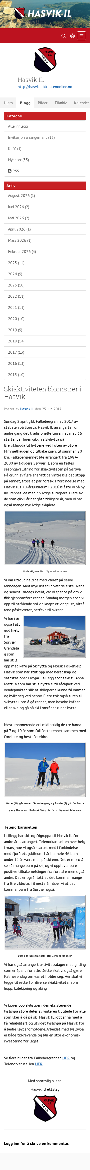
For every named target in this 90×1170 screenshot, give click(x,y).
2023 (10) (16, 284)
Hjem (8, 102)
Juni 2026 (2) (18, 206)
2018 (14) (16, 340)
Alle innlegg (18, 126)
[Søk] (63, 35)
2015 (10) (16, 374)
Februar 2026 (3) (22, 251)
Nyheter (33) (18, 159)
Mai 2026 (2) (18, 217)
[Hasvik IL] (45, 14)
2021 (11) (16, 307)
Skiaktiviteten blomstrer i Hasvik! (43, 392)
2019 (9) (15, 329)
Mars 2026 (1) (20, 240)
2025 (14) (16, 262)
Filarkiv (61, 102)
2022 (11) (16, 296)
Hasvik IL (27, 409)
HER (66, 1057)
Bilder (43, 102)
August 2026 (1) (21, 195)
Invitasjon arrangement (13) (31, 137)
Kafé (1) (15, 148)
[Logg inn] (72, 35)
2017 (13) (16, 352)
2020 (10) (16, 318)
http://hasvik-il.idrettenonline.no (45, 86)
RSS (15, 170)
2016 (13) (16, 363)
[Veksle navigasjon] (81, 35)
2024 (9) (15, 273)
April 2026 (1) (19, 229)
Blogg (25, 102)
